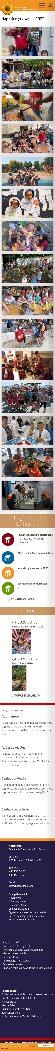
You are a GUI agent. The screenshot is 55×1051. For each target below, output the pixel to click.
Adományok (15, 897)
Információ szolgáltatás (22, 919)
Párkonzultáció (11, 957)
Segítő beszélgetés (13, 964)
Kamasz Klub (9, 1001)
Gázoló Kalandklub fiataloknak (19, 998)
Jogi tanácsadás (11, 942)
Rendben (46, 1045)
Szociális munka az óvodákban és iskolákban (27, 968)
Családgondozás (18, 905)
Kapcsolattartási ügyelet (16, 946)
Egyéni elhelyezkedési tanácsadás (27, 912)
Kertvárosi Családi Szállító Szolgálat (23, 949)
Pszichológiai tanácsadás (16, 960)
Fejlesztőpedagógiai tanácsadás (26, 916)
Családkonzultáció (19, 908)
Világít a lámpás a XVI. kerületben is (22, 1016)
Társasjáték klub (11, 1012)
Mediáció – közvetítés (14, 953)
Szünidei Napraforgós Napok (17, 1009)
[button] (42, 5)
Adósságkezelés (18, 901)
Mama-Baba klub (11, 1005)
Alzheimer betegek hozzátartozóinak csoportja (27, 994)
